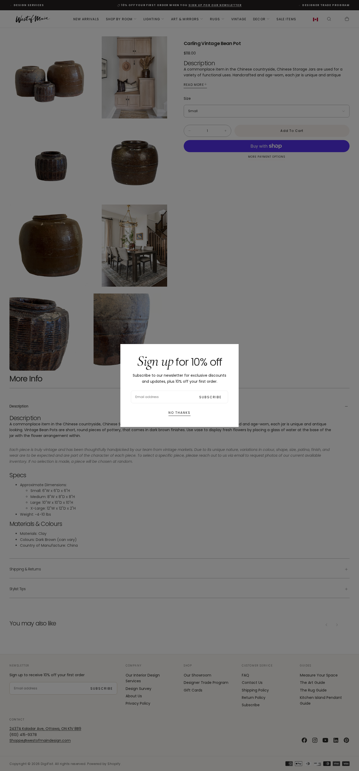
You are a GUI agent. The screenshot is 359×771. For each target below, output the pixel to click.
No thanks (179, 412)
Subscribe (210, 397)
